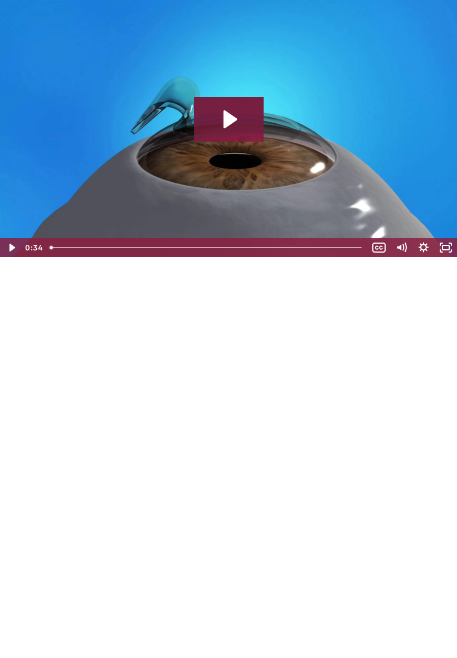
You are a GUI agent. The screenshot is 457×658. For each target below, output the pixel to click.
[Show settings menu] (423, 247)
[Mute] (401, 247)
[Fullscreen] (446, 247)
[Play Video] (11, 247)
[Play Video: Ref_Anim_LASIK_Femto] (229, 119)
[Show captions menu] (379, 247)
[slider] (206, 247)
